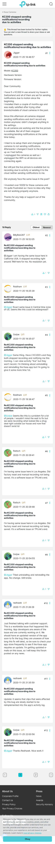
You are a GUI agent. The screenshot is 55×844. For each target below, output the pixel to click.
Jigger (16, 52)
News (38, 796)
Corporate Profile (10, 796)
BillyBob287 (19, 235)
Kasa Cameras (10, 12)
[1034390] (8, 604)
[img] (41, 214)
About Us (7, 791)
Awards (39, 800)
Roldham (17, 286)
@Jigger (8, 307)
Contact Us (7, 800)
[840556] (8, 452)
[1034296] (8, 336)
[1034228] (8, 237)
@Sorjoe (8, 415)
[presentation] (8, 55)
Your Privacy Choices (12, 808)
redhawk (17, 602)
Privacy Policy (8, 804)
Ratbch (16, 451)
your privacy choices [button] (32, 833)
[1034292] (8, 288)
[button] (4, 4)
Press (39, 791)
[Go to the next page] (51, 775)
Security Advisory (44, 804)
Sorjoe (16, 334)
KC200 (14, 70)
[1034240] (8, 54)
